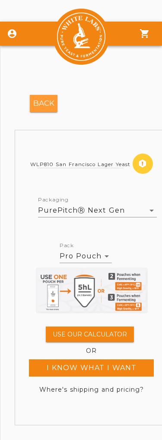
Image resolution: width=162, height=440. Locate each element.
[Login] (12, 33)
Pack (67, 245)
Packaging (53, 199)
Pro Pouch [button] (81, 256)
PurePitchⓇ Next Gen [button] (81, 210)
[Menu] (144, 33)
